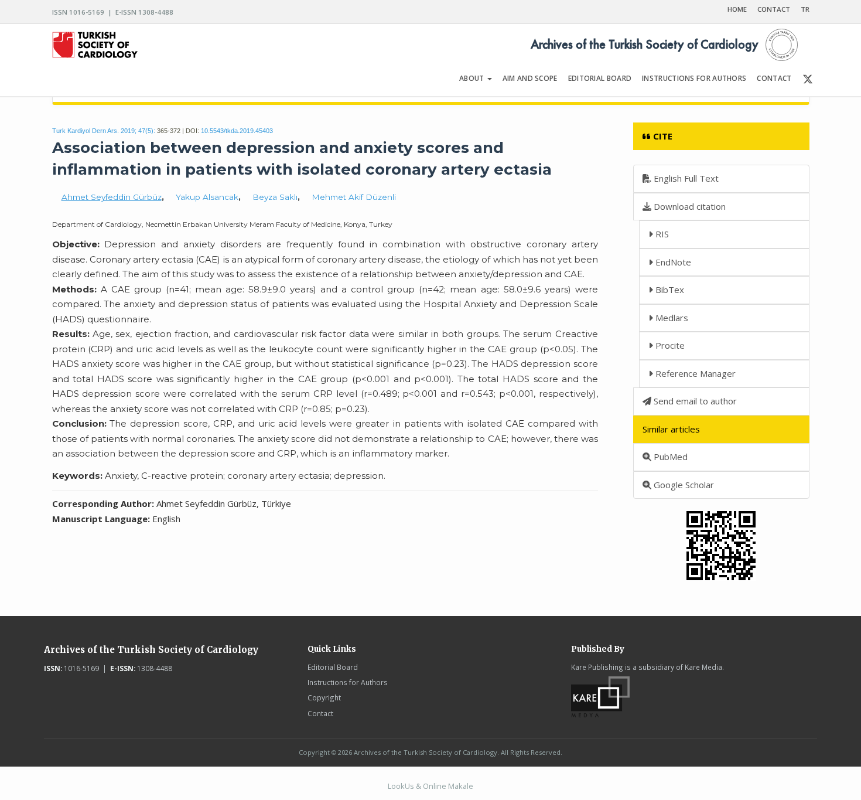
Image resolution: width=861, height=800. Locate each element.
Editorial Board (333, 667)
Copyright (324, 697)
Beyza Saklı (275, 197)
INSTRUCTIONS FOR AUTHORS (694, 78)
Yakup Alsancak (207, 197)
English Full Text (685, 178)
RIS (661, 234)
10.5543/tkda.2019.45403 (237, 130)
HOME (737, 9)
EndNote (672, 262)
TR (805, 9)
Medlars (670, 318)
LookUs (401, 786)
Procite (669, 345)
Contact (320, 713)
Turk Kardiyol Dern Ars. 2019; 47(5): (103, 130)
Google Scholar (682, 485)
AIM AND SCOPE (530, 78)
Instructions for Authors (348, 682)
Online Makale (448, 786)
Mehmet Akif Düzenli (354, 197)
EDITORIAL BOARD (600, 78)
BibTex (668, 289)
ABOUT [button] (472, 78)
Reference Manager (694, 373)
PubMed (669, 456)
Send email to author (694, 401)
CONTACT (773, 9)
